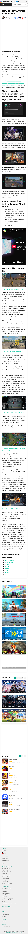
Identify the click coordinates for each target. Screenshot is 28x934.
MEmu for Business (6, 926)
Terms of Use (8, 932)
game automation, (12, 85)
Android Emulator (5, 914)
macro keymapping (13, 83)
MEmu (10, 2)
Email (3, 863)
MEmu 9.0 (4, 916)
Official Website (9, 560)
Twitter (7, 568)
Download (4, 921)
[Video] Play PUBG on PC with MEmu (12, 351)
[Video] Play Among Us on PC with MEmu (13, 412)
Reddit (6, 570)
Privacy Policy (15, 932)
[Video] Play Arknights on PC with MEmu (13, 509)
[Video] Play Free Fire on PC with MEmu (12, 289)
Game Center (4, 908)
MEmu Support (9, 562)
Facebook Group (5, 860)
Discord (7, 566)
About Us (4, 913)
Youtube (7, 572)
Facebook (7, 564)
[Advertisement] (14, 34)
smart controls (11, 81)
